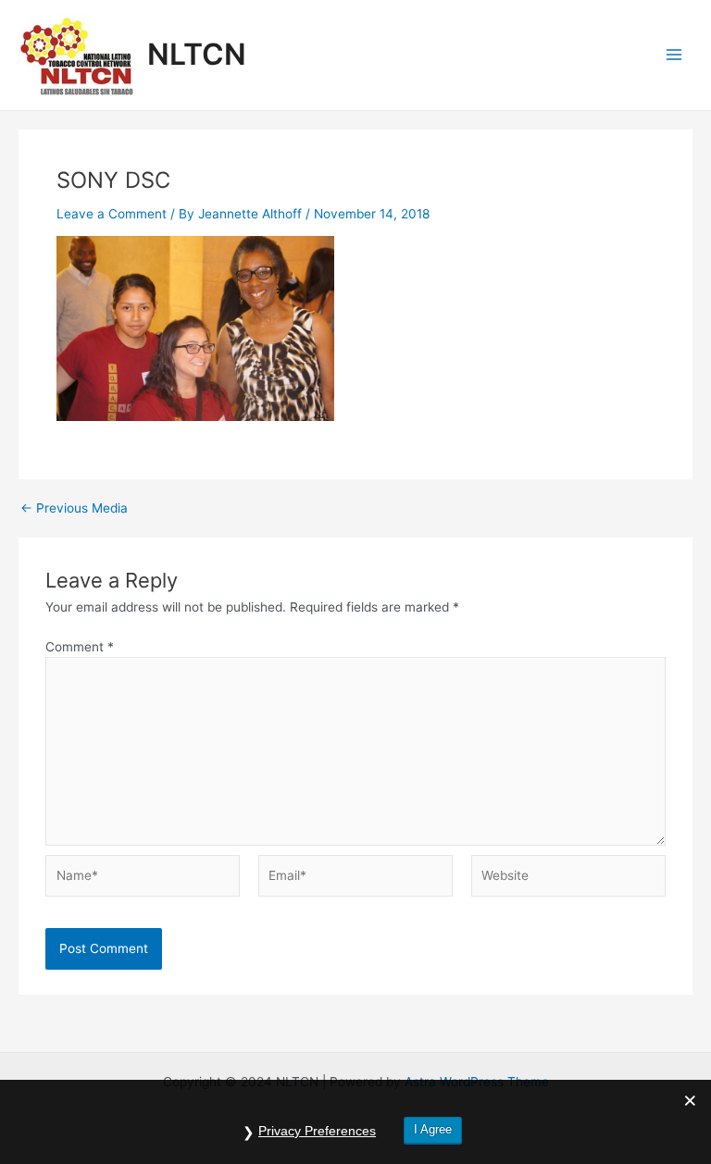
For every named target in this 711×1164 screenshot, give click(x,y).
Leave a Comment (111, 213)
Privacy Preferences (317, 1130)
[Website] (568, 879)
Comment (79, 646)
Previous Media (74, 508)
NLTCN (196, 54)
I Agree (433, 1129)
